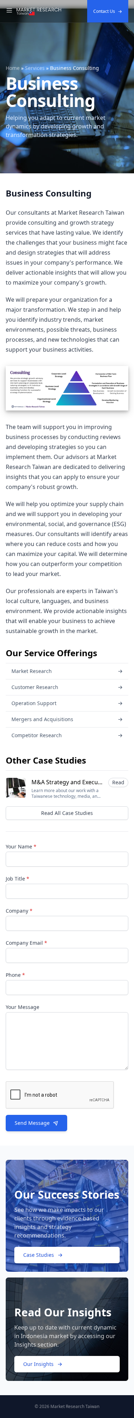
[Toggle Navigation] (9, 11)
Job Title (17, 878)
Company (19, 910)
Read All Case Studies (67, 813)
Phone (15, 974)
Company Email (26, 942)
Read (118, 782)
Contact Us (104, 11)
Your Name (21, 846)
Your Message (22, 1007)
